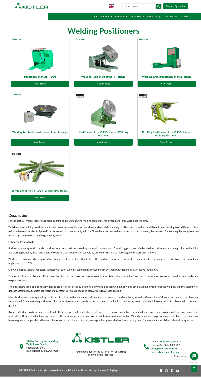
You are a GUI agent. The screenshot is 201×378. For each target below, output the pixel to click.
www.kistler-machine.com (165, 352)
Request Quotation (176, 6)
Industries (136, 16)
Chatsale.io (194, 362)
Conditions (75, 370)
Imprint (64, 370)
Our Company (101, 16)
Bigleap (114, 370)
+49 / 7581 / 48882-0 (170, 341)
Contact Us (185, 16)
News (150, 16)
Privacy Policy (89, 370)
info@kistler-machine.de (164, 348)
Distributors (171, 16)
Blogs (159, 16)
